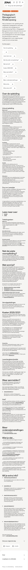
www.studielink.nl (20, 402)
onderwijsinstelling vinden (12, 535)
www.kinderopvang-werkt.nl (10, 495)
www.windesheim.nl (8, 391)
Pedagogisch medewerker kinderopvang (13, 290)
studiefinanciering (14, 353)
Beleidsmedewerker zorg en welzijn (12, 287)
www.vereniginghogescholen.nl (11, 521)
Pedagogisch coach (8, 288)
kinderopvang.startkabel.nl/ (10, 477)
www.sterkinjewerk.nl (9, 297)
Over (3, 555)
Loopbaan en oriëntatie (9, 559)
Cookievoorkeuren (18, 566)
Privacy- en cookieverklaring (8, 566)
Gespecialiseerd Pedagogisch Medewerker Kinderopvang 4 (11, 455)
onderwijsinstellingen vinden (10, 433)
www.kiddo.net (7, 486)
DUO (9, 375)
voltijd (5, 215)
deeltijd (5, 214)
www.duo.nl (11, 355)
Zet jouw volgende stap (9, 541)
